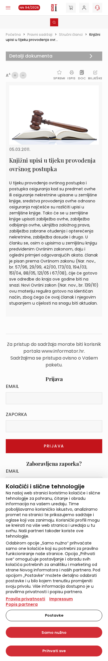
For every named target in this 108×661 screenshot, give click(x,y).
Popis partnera (22, 604)
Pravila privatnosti (25, 599)
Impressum (61, 599)
